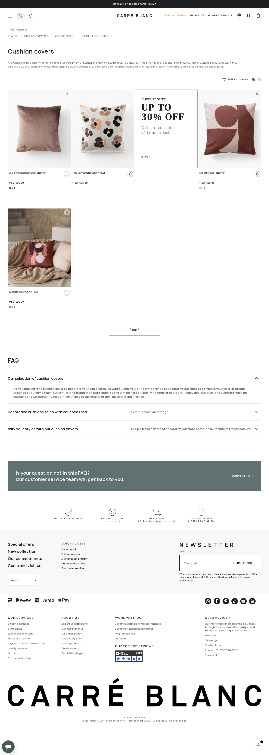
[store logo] (134, 15)
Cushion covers (36, 36)
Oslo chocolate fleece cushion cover (27, 172)
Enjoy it (152, 4)
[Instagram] (208, 601)
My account (68, 549)
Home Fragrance (220, 15)
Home (11, 29)
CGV (101, 720)
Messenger (212, 640)
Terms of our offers (73, 563)
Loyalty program (17, 648)
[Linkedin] (252, 601)
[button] (30, 16)
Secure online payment (68, 518)
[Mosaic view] (259, 79)
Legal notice (89, 720)
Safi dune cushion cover (212, 172)
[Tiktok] (234, 601)
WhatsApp (211, 635)
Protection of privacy (139, 720)
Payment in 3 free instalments (112, 519)
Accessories (64, 36)
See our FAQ (212, 655)
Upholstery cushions (96, 36)
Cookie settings (177, 720)
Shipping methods (18, 623)
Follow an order (70, 554)
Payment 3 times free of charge (26, 643)
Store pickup (15, 628)
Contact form (213, 645)
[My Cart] (258, 15)
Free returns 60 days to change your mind (156, 519)
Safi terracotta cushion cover (24, 291)
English (15, 580)
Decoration (21, 29)
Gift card (13, 653)
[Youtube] (243, 601)
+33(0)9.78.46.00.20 (226, 650)
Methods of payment (20, 638)
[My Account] (248, 15)
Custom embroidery (20, 658)
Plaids (12, 36)
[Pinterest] (226, 601)
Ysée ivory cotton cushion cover (88, 172)
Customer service (72, 568)
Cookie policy (159, 720)
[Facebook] (216, 601)
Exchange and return (74, 558)
